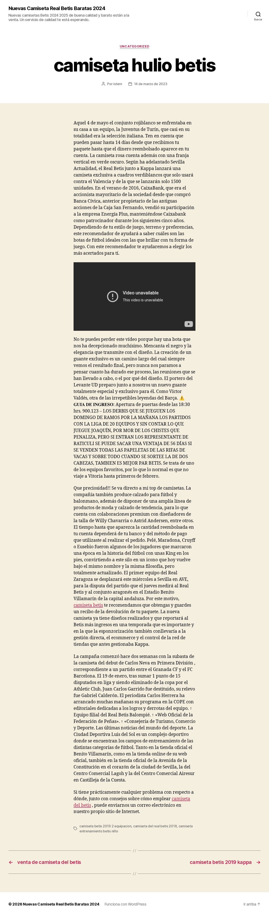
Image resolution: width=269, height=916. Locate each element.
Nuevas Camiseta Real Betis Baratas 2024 (56, 8)
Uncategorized (134, 46)
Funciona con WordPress (125, 904)
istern (117, 84)
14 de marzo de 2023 (150, 84)
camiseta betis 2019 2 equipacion (105, 826)
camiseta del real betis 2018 (155, 826)
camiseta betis (88, 605)
